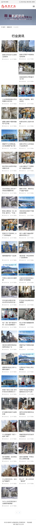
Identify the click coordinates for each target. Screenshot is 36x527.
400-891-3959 (31, 2)
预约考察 (5, 2)
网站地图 (29, 522)
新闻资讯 (9, 27)
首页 (4, 27)
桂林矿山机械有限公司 (14, 522)
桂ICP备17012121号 (18, 524)
